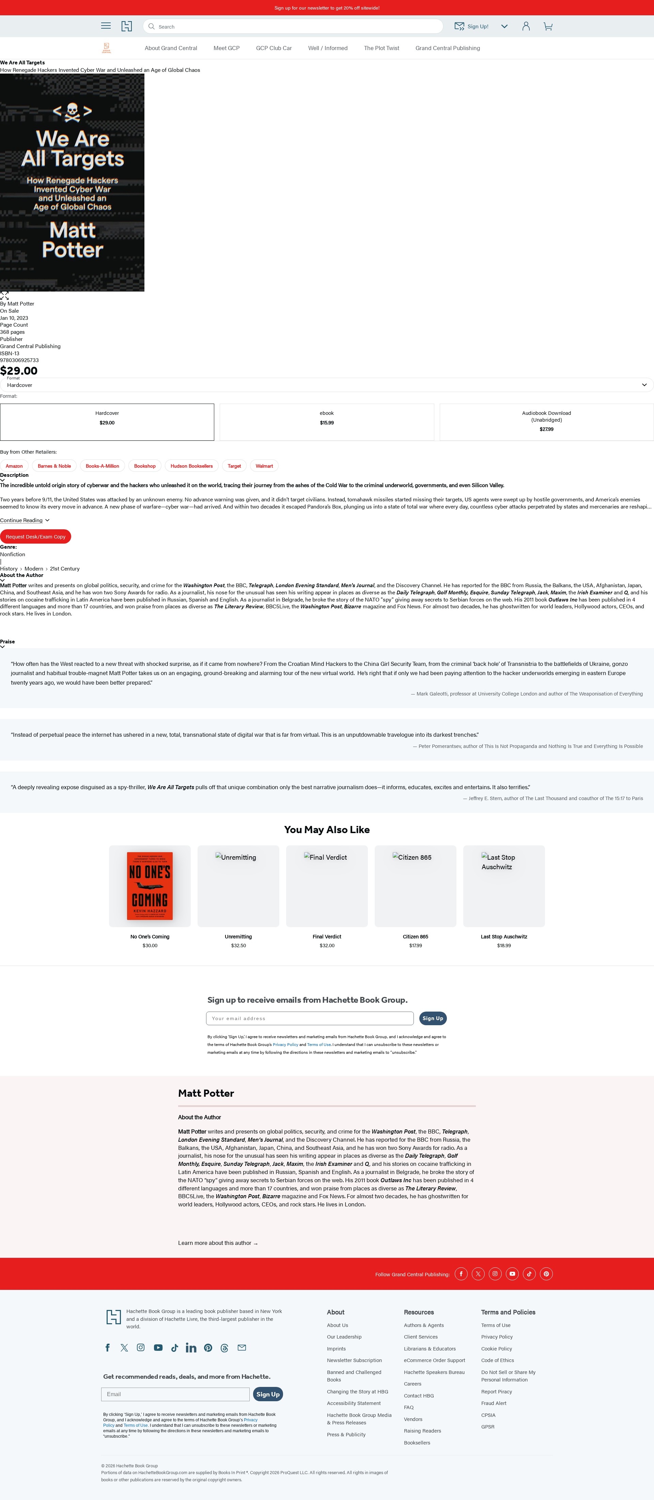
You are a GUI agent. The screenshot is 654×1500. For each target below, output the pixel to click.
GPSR (488, 1426)
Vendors (413, 1418)
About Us (337, 1324)
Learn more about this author (215, 1242)
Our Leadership (344, 1336)
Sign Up (433, 1018)
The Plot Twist (381, 48)
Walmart (264, 465)
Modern (34, 568)
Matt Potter (20, 303)
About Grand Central (171, 48)
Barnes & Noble (54, 465)
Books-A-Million (102, 465)
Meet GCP (227, 48)
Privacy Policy (497, 1336)
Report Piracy (496, 1391)
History (9, 568)
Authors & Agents (424, 1324)
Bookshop (145, 465)
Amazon (14, 465)
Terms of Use (496, 1324)
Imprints (336, 1348)
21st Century (65, 568)
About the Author (21, 575)
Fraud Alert (494, 1402)
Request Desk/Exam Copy (35, 536)
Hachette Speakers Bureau (434, 1371)
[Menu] (106, 25)
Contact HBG (419, 1395)
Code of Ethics (497, 1359)
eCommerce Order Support (434, 1359)
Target (234, 465)
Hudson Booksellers (192, 465)
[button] (327, 296)
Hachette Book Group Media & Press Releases (359, 1418)
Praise (7, 641)
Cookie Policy (496, 1348)
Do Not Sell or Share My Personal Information (508, 1375)
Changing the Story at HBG (357, 1391)
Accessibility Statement (354, 1402)
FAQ (409, 1406)
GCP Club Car (274, 48)
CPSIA (488, 1414)
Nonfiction (12, 554)
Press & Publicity (346, 1434)
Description (14, 475)
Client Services (421, 1336)
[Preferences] (504, 26)
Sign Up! (478, 26)
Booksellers (417, 1442)
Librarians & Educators (430, 1348)
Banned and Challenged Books (354, 1375)
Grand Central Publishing (448, 48)
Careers (412, 1383)
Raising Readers (422, 1430)
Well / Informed (328, 48)
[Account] (526, 26)
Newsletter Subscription (354, 1359)
